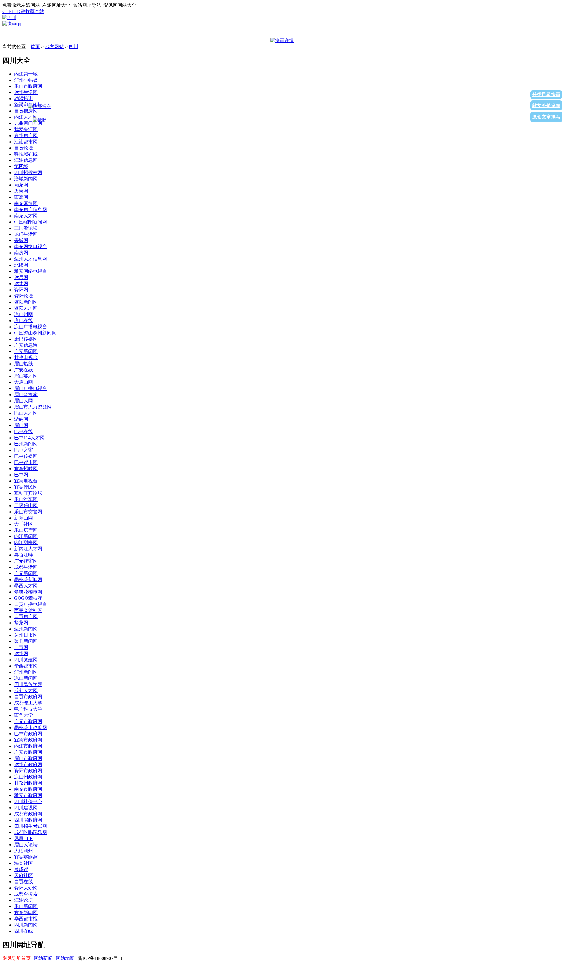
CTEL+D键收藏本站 (23, 11)
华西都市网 (26, 665)
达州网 (21, 653)
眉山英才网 (26, 376)
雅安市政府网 (28, 795)
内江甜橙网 (26, 542)
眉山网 (21, 425)
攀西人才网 (26, 585)
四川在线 (23, 930)
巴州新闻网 (26, 443)
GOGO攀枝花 (28, 597)
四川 (73, 46)
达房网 (21, 277)
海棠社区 (23, 863)
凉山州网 (23, 314)
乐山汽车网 (26, 499)
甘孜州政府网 (28, 782)
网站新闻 (43, 958)
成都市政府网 (28, 813)
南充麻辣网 (26, 203)
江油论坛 (23, 900)
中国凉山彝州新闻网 (35, 332)
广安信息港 (26, 345)
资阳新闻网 (26, 302)
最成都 (21, 869)
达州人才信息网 (30, 258)
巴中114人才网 (29, 437)
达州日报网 (26, 634)
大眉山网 (23, 382)
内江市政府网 (28, 745)
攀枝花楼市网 (28, 591)
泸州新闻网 (26, 671)
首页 (35, 46)
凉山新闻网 (26, 678)
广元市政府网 (28, 721)
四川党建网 (26, 659)
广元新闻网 (26, 573)
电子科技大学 (28, 708)
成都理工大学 (28, 702)
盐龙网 (21, 622)
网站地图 (65, 958)
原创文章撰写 (546, 116)
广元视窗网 (26, 560)
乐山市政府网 (28, 86)
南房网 (21, 252)
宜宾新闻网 (26, 912)
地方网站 (54, 46)
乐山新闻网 (26, 906)
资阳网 (21, 289)
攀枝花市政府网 (30, 727)
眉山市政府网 (28, 758)
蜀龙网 (21, 184)
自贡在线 (23, 881)
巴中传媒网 (26, 456)
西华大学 (23, 715)
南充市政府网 (28, 789)
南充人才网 (26, 215)
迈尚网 (21, 191)
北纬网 (21, 265)
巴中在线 (23, 431)
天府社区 (23, 875)
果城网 (21, 240)
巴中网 (21, 474)
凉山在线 (23, 320)
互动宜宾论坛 (28, 493)
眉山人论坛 (26, 844)
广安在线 (23, 369)
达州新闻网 (26, 628)
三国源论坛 (26, 228)
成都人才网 (26, 690)
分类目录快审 (546, 94)
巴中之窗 (23, 449)
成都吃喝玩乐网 (30, 832)
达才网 (21, 283)
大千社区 (23, 523)
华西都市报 (26, 918)
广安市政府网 (28, 752)
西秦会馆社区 (28, 610)
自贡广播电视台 (30, 604)
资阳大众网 (26, 887)
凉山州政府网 (28, 776)
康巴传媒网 (26, 339)
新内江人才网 (28, 548)
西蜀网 (21, 197)
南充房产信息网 (30, 209)
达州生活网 (26, 92)
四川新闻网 (26, 924)
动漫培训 (23, 98)
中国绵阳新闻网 (30, 221)
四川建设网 (26, 807)
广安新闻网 (26, 351)
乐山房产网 (26, 530)
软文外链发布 (546, 105)
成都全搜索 (26, 893)
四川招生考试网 (30, 826)
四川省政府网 (28, 819)
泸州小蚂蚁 (26, 80)
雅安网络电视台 (30, 271)
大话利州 (23, 850)
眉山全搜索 (26, 394)
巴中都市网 (26, 462)
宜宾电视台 (26, 480)
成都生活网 (26, 567)
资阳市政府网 (28, 770)
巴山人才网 (26, 413)
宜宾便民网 (26, 486)
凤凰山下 (23, 838)
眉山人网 (23, 400)
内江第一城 (26, 73)
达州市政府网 (28, 764)
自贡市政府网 (28, 696)
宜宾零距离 (26, 856)
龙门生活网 (26, 234)
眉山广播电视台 (30, 388)
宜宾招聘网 (26, 468)
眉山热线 (23, 363)
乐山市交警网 (28, 511)
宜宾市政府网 (28, 739)
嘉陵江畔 (23, 554)
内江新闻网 (26, 536)
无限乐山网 (26, 505)
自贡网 (21, 647)
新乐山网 (23, 517)
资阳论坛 (23, 295)
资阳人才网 (26, 308)
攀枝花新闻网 (28, 579)
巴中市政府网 (28, 733)
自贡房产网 (26, 616)
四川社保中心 (28, 801)
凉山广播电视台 (30, 326)
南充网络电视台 (30, 246)
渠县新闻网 (26, 641)
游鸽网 (21, 419)
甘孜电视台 (26, 357)
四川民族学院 (28, 684)
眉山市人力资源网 (33, 406)
